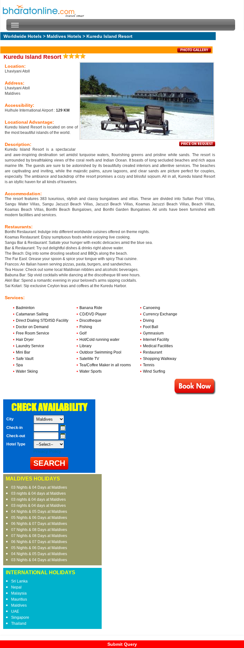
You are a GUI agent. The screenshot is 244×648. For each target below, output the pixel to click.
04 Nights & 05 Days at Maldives (39, 511)
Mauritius (19, 599)
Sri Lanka (19, 581)
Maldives (19, 605)
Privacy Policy (47, 451)
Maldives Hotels (64, 36)
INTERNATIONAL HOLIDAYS (40, 572)
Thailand (18, 623)
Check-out (15, 436)
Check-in (14, 427)
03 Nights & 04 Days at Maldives (39, 487)
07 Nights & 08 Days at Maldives (39, 529)
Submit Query (122, 644)
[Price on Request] (197, 145)
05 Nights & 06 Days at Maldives (39, 517)
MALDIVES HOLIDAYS (33, 478)
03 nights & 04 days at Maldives (38, 493)
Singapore (20, 617)
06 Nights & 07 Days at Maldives (39, 523)
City (10, 419)
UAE (15, 611)
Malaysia (19, 593)
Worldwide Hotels (22, 36)
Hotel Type (15, 444)
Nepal (16, 587)
